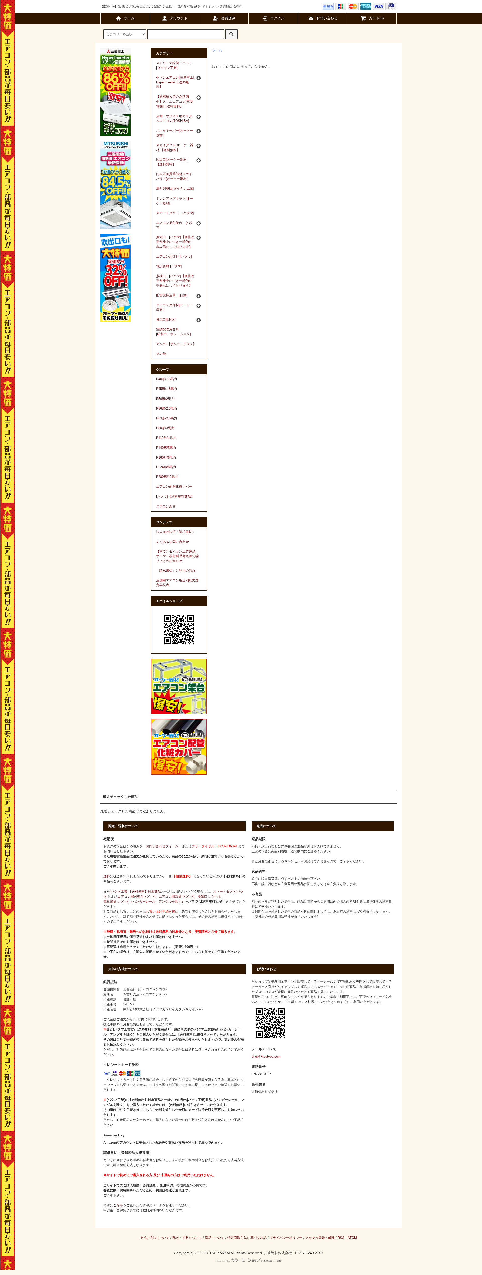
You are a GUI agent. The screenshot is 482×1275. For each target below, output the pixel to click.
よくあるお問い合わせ (172, 542)
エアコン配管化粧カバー (174, 486)
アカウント (179, 18)
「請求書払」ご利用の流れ (175, 570)
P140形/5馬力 (166, 448)
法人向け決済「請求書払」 (175, 532)
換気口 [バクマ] (209, 896)
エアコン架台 (166, 506)
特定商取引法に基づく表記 (247, 1238)
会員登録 (228, 18)
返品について (214, 1238)
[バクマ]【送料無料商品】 (175, 496)
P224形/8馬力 (166, 467)
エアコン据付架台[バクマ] (136, 896)
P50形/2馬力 (165, 399)
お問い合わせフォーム (162, 846)
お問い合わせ (326, 18)
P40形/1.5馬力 (166, 379)
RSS (341, 1238)
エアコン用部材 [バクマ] (176, 896)
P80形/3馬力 (165, 428)
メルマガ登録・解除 (320, 1238)
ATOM (352, 1238)
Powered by (223, 1261)
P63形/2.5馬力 (166, 418)
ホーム (129, 18)
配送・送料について (187, 1238)
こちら (118, 1205)
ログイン (277, 18)
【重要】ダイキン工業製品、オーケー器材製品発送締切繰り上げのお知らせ (177, 556)
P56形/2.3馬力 (166, 408)
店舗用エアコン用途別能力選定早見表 (177, 583)
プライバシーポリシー (286, 1238)
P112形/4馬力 (166, 438)
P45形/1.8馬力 (166, 389)
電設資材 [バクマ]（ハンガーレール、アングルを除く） (144, 901)
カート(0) (376, 18)
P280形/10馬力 (167, 477)
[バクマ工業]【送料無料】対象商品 (135, 891)
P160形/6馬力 (166, 457)
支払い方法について (154, 1238)
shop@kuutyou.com (266, 1056)
